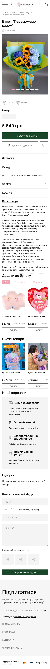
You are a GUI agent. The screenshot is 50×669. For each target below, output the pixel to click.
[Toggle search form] (12, 4)
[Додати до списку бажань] (44, 145)
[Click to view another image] (13, 89)
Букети (13, 13)
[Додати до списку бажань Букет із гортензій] (21, 346)
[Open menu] (5, 4)
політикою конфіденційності (25, 617)
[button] (25, 624)
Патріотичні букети (25, 13)
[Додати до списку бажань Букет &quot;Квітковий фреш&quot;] (47, 346)
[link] (13, 300)
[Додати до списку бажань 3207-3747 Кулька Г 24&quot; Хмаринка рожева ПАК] (21, 290)
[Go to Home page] (25, 4)
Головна (5, 13)
